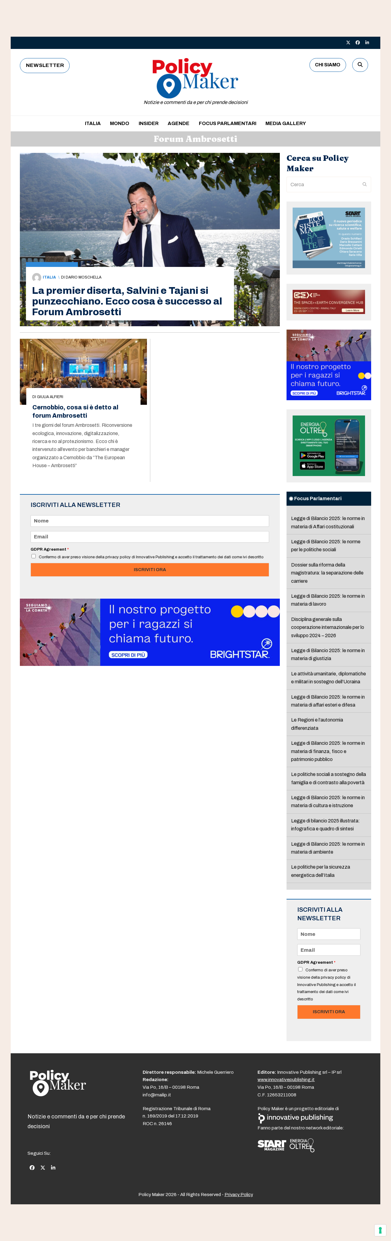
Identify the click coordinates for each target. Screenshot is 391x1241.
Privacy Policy (239, 1194)
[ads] (150, 664)
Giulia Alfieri (50, 397)
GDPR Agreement (50, 549)
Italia (49, 277)
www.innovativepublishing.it (286, 1079)
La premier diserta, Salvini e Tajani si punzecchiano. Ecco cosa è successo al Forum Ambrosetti (127, 301)
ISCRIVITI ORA (150, 569)
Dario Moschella (83, 277)
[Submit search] (365, 185)
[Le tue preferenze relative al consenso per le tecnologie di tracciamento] (380, 1230)
